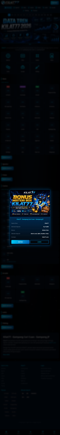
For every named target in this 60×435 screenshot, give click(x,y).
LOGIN (39, 242)
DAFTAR (20, 242)
